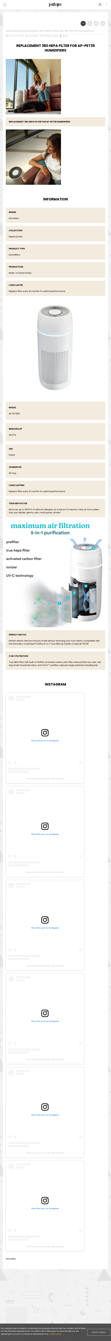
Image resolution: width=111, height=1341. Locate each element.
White (65, 35)
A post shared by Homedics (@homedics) (45, 778)
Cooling (54, 35)
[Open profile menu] (100, 4)
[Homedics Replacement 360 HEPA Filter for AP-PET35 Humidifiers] (33, 59)
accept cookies (99, 1332)
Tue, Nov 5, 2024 (16, 35)
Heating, (46, 35)
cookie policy (55, 1334)
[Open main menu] (106, 5)
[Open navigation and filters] (5, 5)
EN (83, 23)
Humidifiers (33, 35)
